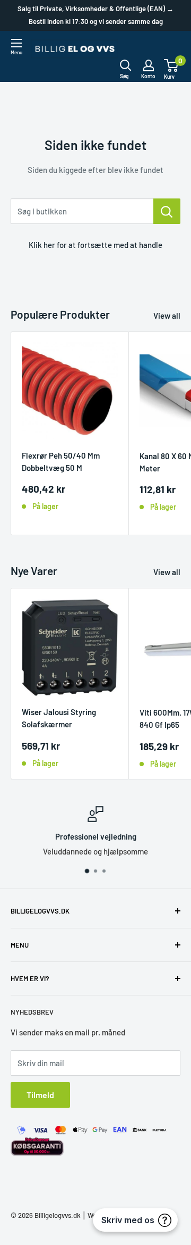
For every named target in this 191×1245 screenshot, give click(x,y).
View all (166, 315)
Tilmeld (40, 1095)
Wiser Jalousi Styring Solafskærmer (59, 718)
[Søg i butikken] (166, 211)
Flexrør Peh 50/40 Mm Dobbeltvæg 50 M (61, 461)
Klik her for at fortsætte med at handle (95, 245)
